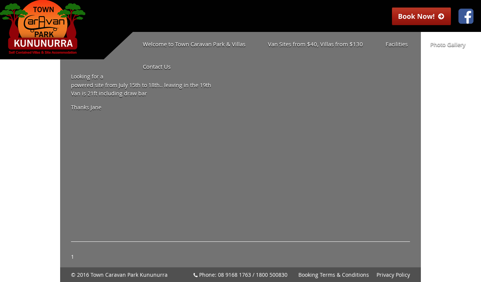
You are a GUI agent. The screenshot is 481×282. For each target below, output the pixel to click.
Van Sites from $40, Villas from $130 (315, 44)
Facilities (397, 44)
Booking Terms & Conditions (333, 274)
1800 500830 (271, 274)
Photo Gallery (448, 44)
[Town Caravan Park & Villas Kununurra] (42, 50)
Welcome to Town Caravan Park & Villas (194, 44)
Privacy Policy (393, 274)
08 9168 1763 (234, 274)
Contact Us (157, 66)
